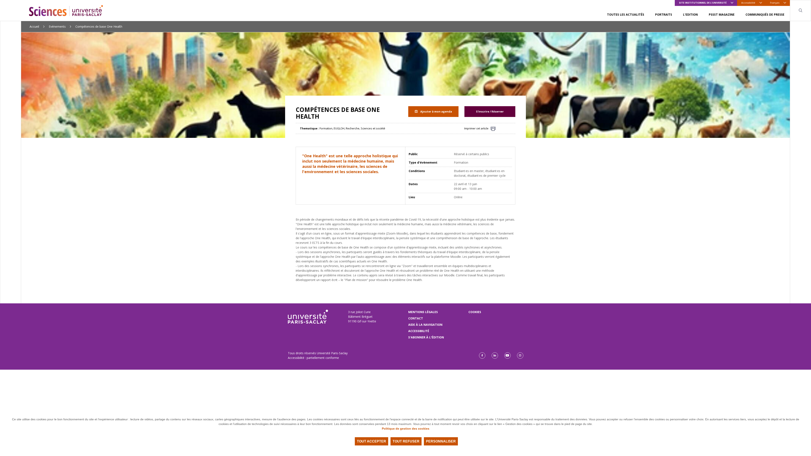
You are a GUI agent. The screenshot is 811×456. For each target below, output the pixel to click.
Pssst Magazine (722, 14)
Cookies (474, 312)
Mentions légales (423, 312)
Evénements (57, 26)
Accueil (34, 26)
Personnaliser (441, 441)
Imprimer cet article (476, 128)
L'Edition (690, 14)
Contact (415, 318)
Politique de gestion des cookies (405, 428)
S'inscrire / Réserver (490, 111)
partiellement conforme (323, 358)
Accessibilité (748, 2)
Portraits (663, 14)
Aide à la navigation (425, 325)
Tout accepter (371, 441)
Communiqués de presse (765, 14)
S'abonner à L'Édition (426, 337)
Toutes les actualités (625, 14)
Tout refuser (406, 441)
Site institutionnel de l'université (703, 2)
